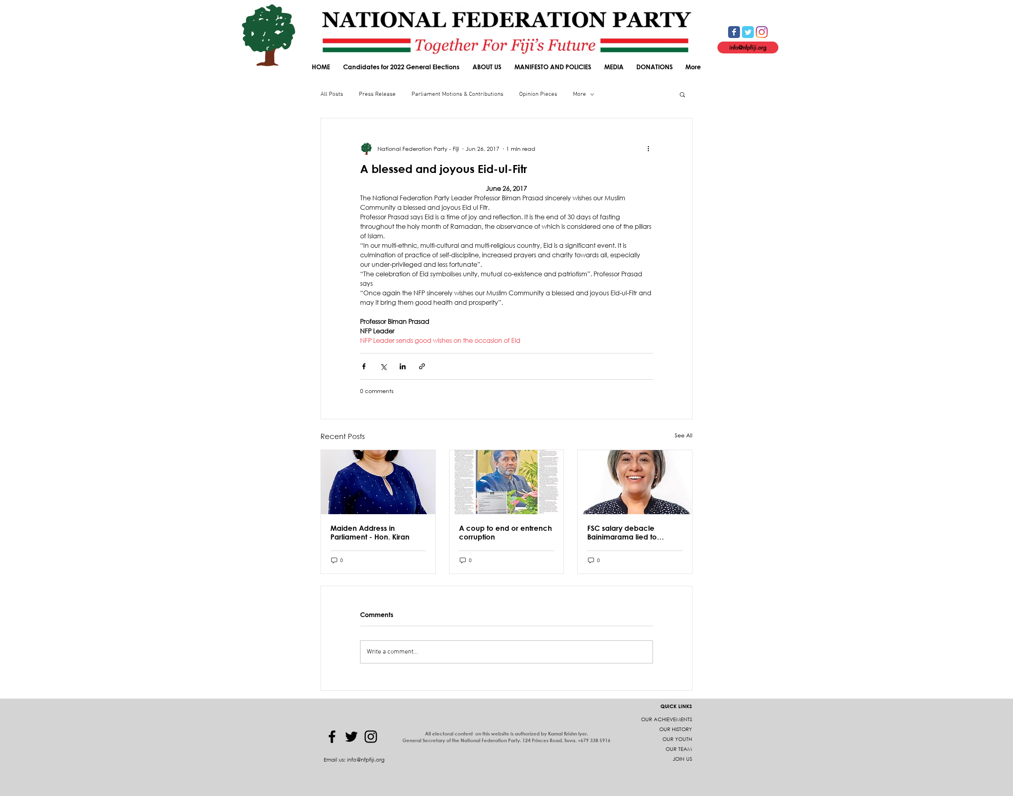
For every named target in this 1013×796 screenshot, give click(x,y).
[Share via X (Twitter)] (383, 366)
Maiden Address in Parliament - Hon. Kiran (370, 532)
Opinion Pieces (538, 94)
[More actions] (648, 148)
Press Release (377, 94)
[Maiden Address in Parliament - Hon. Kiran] (378, 482)
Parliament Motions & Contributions (457, 94)
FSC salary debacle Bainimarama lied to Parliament (622, 532)
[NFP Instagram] (762, 32)
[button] (487, 66)
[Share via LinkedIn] (402, 366)
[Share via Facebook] (364, 366)
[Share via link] (422, 366)
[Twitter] (351, 736)
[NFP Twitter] (748, 32)
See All (683, 435)
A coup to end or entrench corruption (505, 532)
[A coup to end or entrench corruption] (507, 482)
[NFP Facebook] (734, 32)
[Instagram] (370, 736)
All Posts (332, 94)
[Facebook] (332, 736)
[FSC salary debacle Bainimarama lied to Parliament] (635, 482)
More (579, 94)
